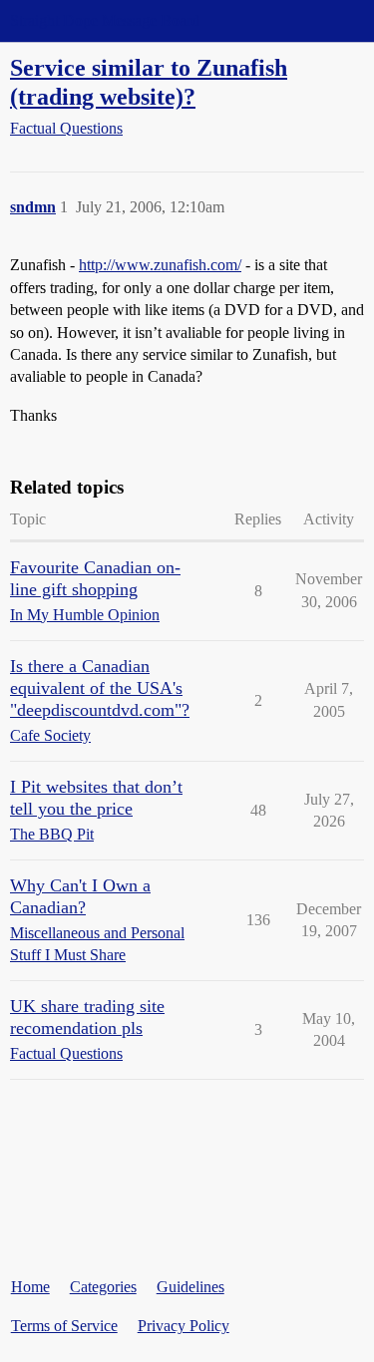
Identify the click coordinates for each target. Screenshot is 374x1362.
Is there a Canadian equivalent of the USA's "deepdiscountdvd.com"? (99, 688)
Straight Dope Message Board (104, 20)
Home (30, 1286)
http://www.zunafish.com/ (160, 264)
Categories (103, 1286)
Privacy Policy (183, 1325)
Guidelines (190, 1286)
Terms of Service (64, 1325)
